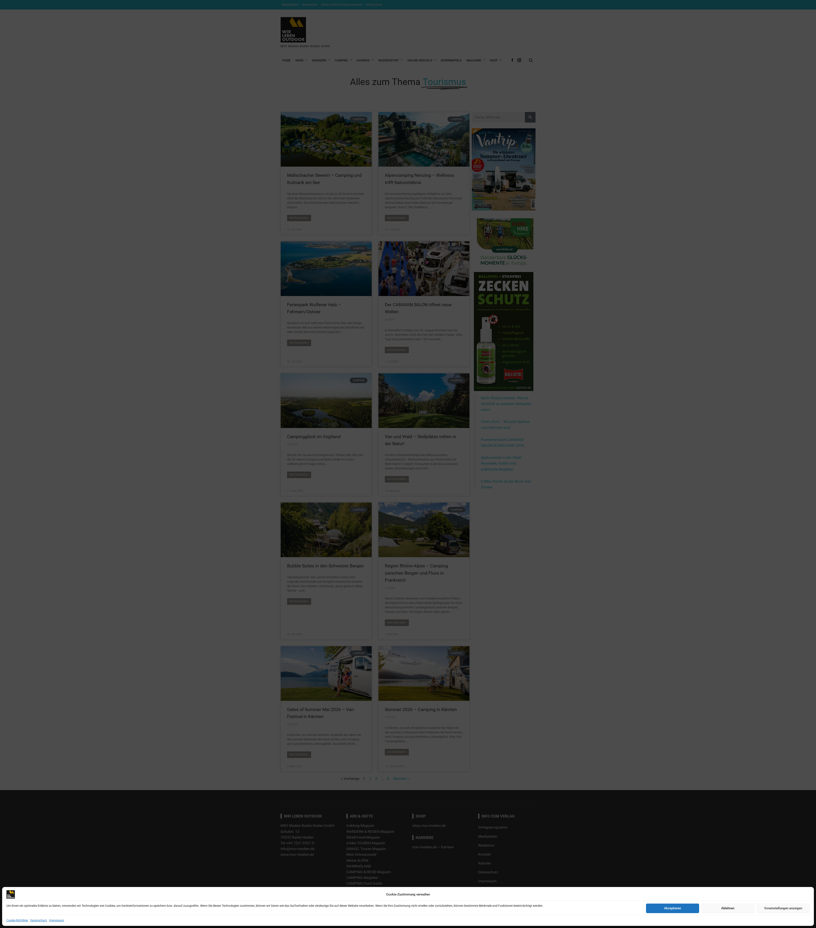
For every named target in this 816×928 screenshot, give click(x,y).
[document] (408, 464)
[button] (470, 443)
